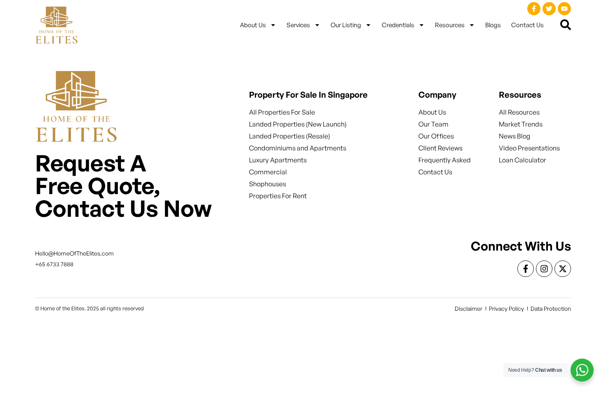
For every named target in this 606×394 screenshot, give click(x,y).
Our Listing (346, 25)
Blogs (493, 25)
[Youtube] (564, 8)
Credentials (398, 25)
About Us (253, 25)
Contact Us (527, 25)
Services (298, 25)
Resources (450, 25)
